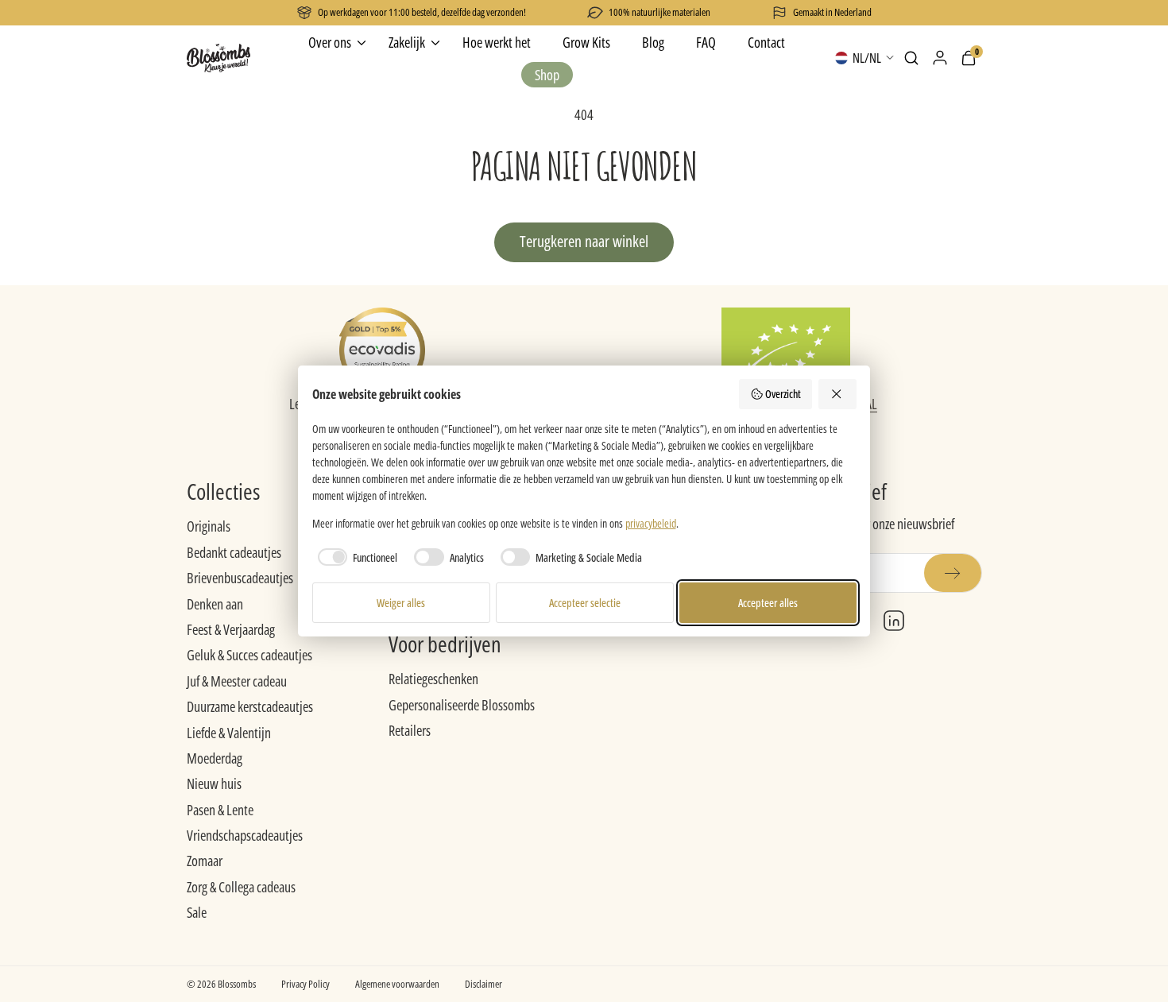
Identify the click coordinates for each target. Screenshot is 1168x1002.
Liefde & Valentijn (229, 732)
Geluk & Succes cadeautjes (249, 654)
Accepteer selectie (585, 602)
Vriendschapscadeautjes (245, 835)
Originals (208, 526)
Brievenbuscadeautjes (240, 577)
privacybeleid (650, 523)
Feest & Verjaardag (231, 629)
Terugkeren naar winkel (584, 241)
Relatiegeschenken (433, 678)
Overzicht (783, 393)
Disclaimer (483, 984)
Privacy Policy (305, 984)
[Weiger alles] (837, 394)
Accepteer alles (768, 602)
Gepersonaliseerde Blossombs (462, 704)
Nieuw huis (214, 783)
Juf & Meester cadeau (237, 681)
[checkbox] (355, 557)
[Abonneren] (952, 573)
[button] (911, 58)
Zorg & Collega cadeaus (241, 886)
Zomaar (204, 860)
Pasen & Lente (220, 809)
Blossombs (237, 984)
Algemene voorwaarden (397, 984)
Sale (197, 912)
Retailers (410, 730)
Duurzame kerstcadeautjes (250, 706)
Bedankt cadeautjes (234, 552)
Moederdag (214, 758)
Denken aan (215, 603)
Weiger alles (401, 602)
